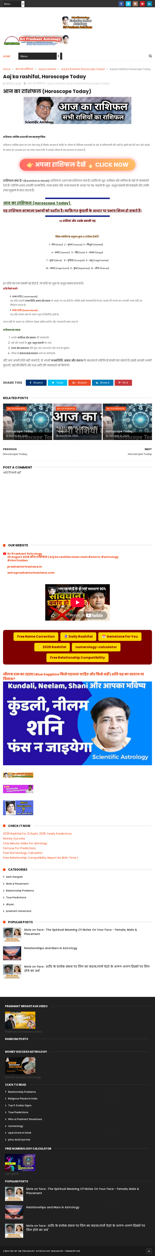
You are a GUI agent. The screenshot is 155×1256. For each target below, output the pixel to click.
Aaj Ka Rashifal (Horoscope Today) (83, 69)
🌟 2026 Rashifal (52, 647)
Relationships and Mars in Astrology (50, 948)
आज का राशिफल (24, 69)
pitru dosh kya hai (19, 1139)
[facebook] (121, 3)
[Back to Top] (149, 1251)
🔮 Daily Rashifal (78, 636)
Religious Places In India (22, 1098)
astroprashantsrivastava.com (30, 573)
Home (6, 56)
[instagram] (135, 3)
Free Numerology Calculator (23, 853)
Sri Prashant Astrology (24, 554)
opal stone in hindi (19, 1132)
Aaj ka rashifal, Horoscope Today (75, 429)
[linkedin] (149, 3)
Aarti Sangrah (14, 877)
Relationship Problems (20, 890)
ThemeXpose (72, 1251)
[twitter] (128, 3)
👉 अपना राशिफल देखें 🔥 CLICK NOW (77, 165)
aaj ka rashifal (47, 69)
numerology (15, 1126)
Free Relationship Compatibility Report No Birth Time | (40, 858)
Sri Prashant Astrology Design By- (41, 1251)
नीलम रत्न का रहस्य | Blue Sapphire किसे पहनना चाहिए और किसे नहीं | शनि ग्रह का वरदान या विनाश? (73, 676)
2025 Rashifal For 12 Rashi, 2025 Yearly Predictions (37, 834)
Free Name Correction (36, 636)
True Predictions (16, 897)
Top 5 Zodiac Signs (19, 1105)
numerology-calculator (96, 647)
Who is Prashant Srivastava (25, 1119)
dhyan (10, 904)
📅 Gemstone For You (120, 636)
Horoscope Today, (119, 431)
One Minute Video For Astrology (25, 843)
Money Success (14, 838)
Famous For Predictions (19, 848)
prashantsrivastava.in (24, 567)
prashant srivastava (18, 911)
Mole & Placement (17, 883)
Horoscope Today (19, 431)
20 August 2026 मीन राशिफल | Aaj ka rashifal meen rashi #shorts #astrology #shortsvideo (62, 558)
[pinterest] (142, 3)
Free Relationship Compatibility (77, 657)
